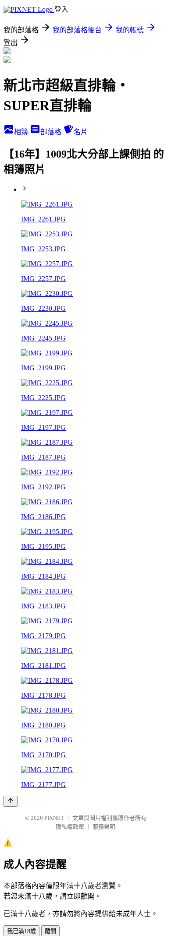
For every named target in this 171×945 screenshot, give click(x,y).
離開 (50, 931)
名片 (81, 132)
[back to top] (11, 801)
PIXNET (54, 818)
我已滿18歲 (21, 931)
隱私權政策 (70, 826)
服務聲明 (104, 826)
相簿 (22, 132)
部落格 (51, 132)
